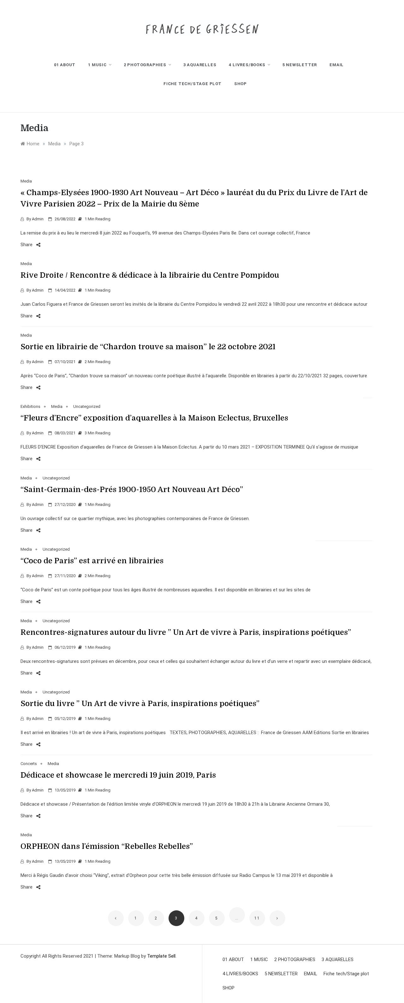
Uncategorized (86, 406)
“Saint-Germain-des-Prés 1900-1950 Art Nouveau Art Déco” (132, 489)
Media (26, 181)
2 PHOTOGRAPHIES (145, 64)
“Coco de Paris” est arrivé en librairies (92, 560)
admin (38, 219)
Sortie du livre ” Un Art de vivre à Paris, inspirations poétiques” (140, 703)
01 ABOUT (64, 64)
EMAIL (337, 64)
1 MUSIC (97, 64)
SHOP (240, 83)
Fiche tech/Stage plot (192, 83)
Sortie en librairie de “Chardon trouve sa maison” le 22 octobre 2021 (148, 346)
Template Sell (161, 956)
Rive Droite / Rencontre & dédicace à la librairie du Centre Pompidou (150, 275)
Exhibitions (30, 406)
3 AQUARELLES (200, 64)
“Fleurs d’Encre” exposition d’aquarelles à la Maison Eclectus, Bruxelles (154, 418)
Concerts (29, 763)
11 (257, 918)
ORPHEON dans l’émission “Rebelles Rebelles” (107, 846)
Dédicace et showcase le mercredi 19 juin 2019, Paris (118, 775)
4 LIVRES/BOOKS (247, 64)
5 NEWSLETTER (299, 64)
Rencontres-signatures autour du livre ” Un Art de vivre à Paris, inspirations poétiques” (186, 632)
